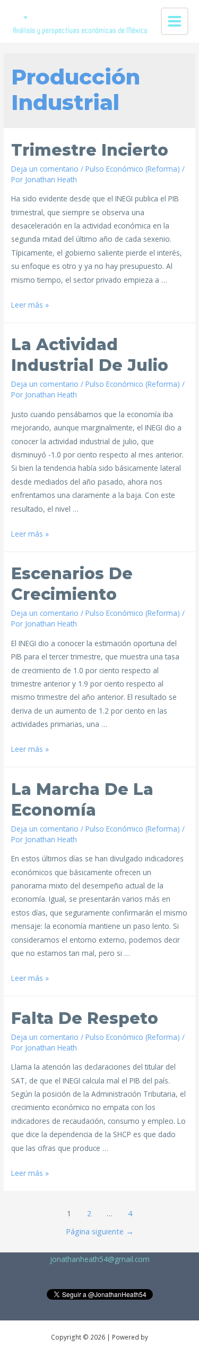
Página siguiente (100, 1231)
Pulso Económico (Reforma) (132, 169)
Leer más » (30, 305)
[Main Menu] (175, 21)
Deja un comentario (45, 169)
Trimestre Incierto (89, 150)
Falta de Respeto (84, 1018)
